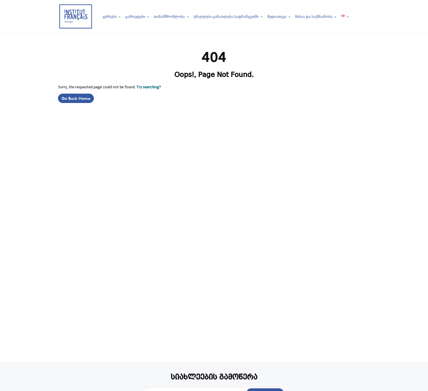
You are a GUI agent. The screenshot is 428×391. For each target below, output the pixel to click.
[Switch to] (345, 16)
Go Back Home (76, 98)
